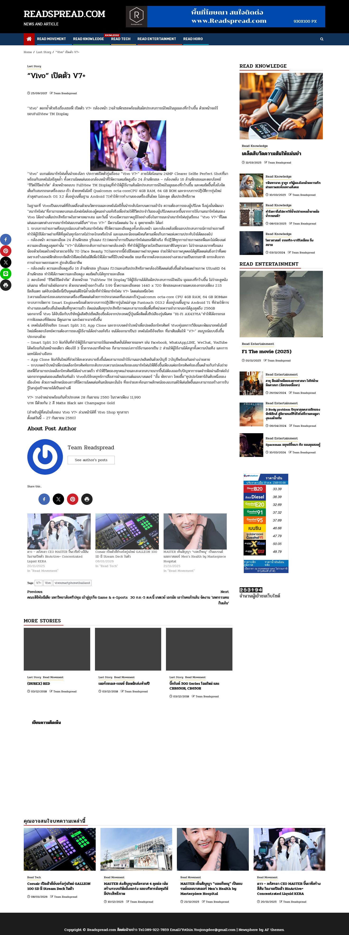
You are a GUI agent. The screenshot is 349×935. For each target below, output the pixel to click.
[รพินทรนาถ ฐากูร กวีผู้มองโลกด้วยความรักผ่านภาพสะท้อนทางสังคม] (251, 185)
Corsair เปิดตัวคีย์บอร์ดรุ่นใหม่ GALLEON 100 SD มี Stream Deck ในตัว (126, 554)
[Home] (29, 39)
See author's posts (91, 460)
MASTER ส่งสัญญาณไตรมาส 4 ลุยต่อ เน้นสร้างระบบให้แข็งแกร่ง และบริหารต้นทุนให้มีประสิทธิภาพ (136, 889)
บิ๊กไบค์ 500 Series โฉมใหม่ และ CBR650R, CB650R (194, 686)
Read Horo (193, 39)
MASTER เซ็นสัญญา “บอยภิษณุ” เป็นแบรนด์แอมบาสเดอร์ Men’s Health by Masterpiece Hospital (195, 556)
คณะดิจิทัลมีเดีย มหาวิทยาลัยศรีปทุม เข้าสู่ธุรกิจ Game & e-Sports (77, 594)
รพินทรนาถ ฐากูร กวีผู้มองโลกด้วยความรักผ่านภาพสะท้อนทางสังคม (293, 185)
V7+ (38, 583)
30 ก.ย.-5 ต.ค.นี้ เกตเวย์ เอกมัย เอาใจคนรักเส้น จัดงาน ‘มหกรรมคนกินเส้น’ (179, 597)
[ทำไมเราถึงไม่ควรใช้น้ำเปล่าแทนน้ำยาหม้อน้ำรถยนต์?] (251, 214)
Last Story (34, 66)
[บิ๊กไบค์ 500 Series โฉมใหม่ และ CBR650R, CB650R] (199, 649)
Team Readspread (65, 93)
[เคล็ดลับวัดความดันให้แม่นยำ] (281, 106)
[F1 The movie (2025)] (281, 304)
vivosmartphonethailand (72, 583)
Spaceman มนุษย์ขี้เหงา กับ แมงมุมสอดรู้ (293, 444)
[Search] (322, 39)
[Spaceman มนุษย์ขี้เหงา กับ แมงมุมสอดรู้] (251, 445)
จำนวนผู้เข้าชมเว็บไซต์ (260, 596)
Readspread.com (64, 14)
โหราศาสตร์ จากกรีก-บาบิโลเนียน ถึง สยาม (289, 242)
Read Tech (120, 39)
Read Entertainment (156, 39)
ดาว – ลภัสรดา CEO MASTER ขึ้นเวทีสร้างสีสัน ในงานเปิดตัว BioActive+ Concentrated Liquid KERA (57, 556)
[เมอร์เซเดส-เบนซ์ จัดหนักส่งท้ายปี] (128, 649)
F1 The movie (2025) (267, 352)
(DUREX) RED (38, 683)
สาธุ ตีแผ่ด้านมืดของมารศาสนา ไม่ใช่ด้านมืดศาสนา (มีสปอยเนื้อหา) (292, 383)
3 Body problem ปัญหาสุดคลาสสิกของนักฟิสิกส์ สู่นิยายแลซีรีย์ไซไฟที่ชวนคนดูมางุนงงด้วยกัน (293, 414)
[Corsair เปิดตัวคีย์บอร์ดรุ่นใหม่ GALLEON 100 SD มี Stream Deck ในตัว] (127, 531)
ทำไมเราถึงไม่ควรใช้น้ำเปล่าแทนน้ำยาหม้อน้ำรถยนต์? (292, 213)
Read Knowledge (88, 39)
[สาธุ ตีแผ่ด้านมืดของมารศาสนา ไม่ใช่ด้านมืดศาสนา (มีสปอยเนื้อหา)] (251, 383)
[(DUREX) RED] (57, 649)
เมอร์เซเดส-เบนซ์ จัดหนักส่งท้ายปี (124, 683)
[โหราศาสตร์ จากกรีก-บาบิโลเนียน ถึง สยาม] (251, 243)
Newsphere (248, 930)
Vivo (48, 583)
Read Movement (51, 39)
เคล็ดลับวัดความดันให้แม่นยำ (271, 154)
